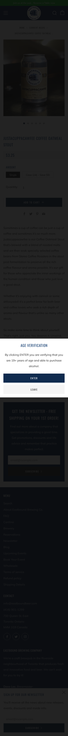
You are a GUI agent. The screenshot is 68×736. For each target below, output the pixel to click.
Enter (34, 378)
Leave (34, 389)
